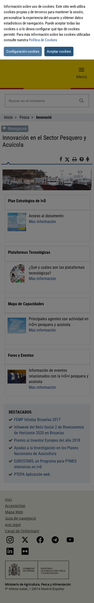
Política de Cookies (43, 40)
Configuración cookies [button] (22, 51)
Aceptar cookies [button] (59, 51)
